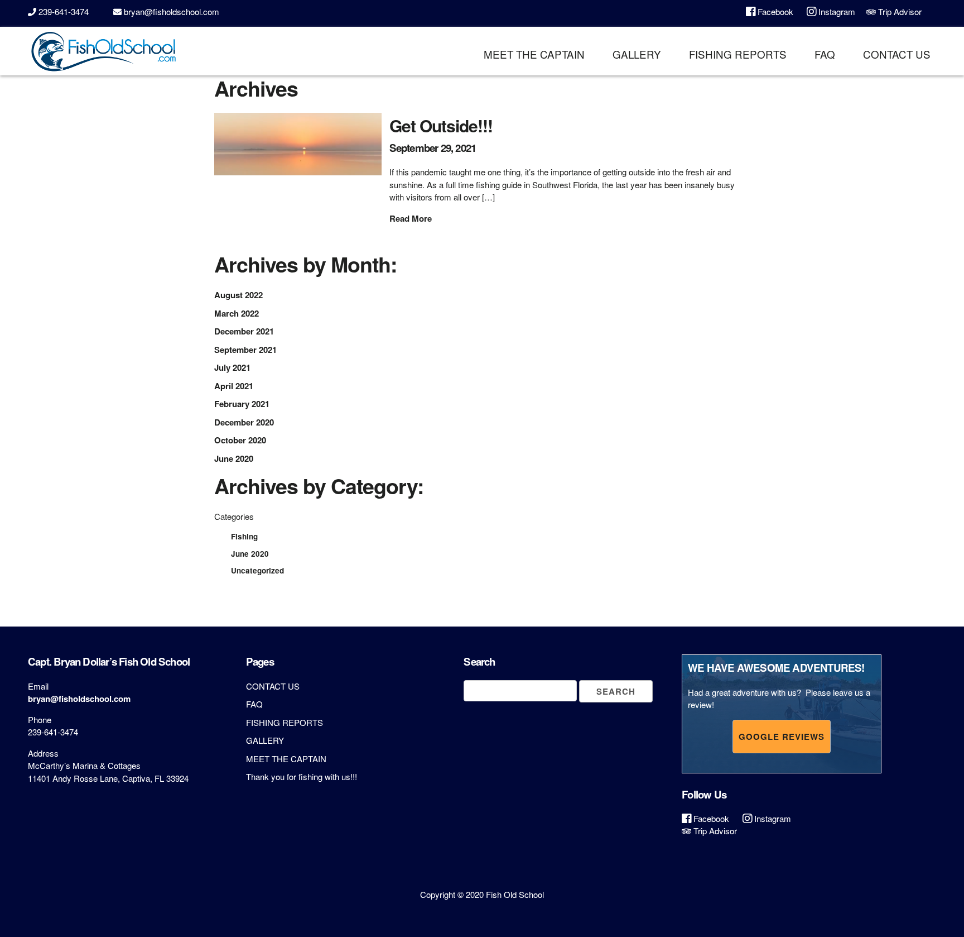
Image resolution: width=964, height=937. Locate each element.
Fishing (244, 536)
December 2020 (244, 422)
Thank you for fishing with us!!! (301, 776)
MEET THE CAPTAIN (534, 53)
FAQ (824, 53)
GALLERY (637, 53)
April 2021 (233, 386)
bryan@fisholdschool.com (171, 11)
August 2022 (238, 295)
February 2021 (241, 404)
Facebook (774, 11)
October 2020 (240, 440)
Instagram (835, 11)
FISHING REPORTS (738, 53)
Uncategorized (257, 570)
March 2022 (236, 313)
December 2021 (244, 331)
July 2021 (232, 367)
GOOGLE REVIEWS (782, 736)
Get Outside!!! (441, 125)
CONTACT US (897, 53)
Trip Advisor (899, 11)
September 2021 (245, 349)
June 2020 (233, 458)
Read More (410, 218)
